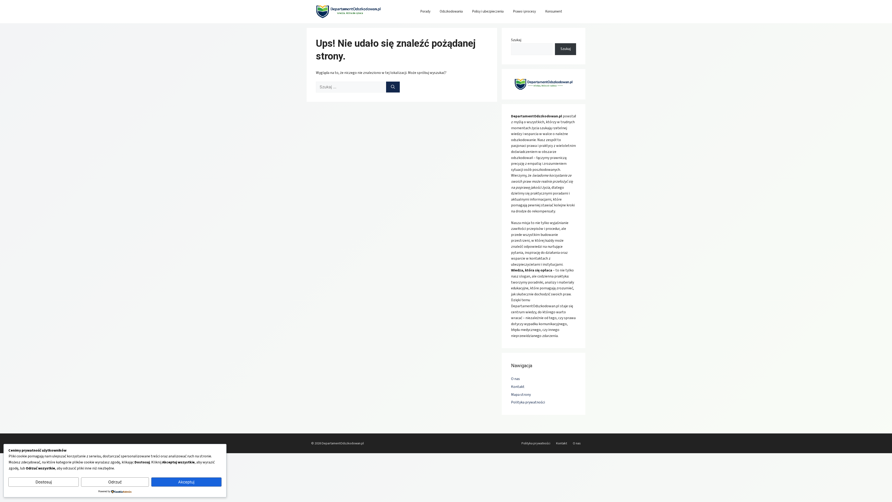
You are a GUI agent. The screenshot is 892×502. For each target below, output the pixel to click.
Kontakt (518, 386)
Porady (425, 11)
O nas (515, 378)
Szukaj (516, 40)
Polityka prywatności (528, 402)
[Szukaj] (393, 87)
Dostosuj (44, 482)
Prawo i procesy (524, 11)
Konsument (553, 11)
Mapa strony (521, 394)
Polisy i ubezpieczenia (488, 11)
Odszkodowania (451, 11)
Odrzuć (115, 482)
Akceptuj (186, 482)
